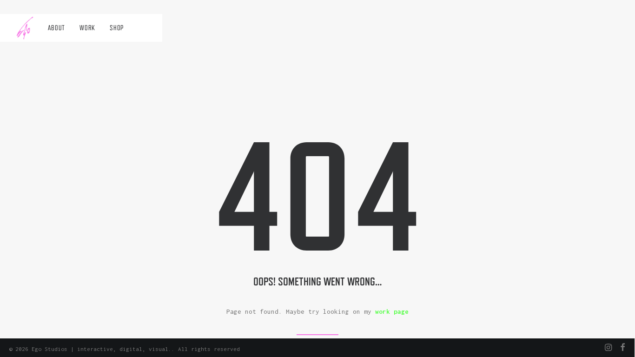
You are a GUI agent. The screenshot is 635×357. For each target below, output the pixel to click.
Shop (117, 28)
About (56, 28)
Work (87, 28)
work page (392, 311)
